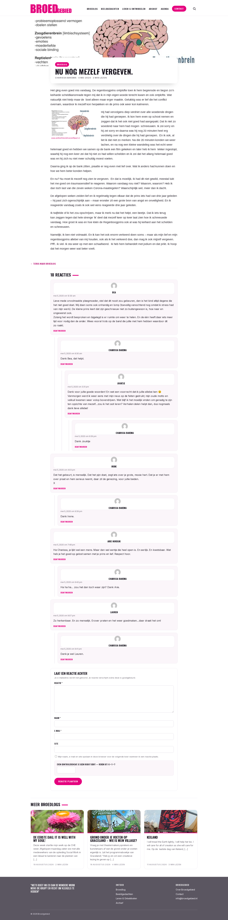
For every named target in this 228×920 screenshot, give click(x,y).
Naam (57, 717)
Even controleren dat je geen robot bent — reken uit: (86, 764)
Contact (179, 8)
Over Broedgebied (185, 889)
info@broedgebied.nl (186, 898)
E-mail (57, 730)
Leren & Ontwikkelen (133, 8)
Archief (153, 8)
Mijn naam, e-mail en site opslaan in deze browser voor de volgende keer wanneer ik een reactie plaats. (108, 756)
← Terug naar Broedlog (43, 263)
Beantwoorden (59, 330)
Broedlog (92, 8)
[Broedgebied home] (51, 8)
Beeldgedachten (110, 8)
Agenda (165, 8)
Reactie (58, 683)
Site (56, 743)
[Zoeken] (194, 9)
